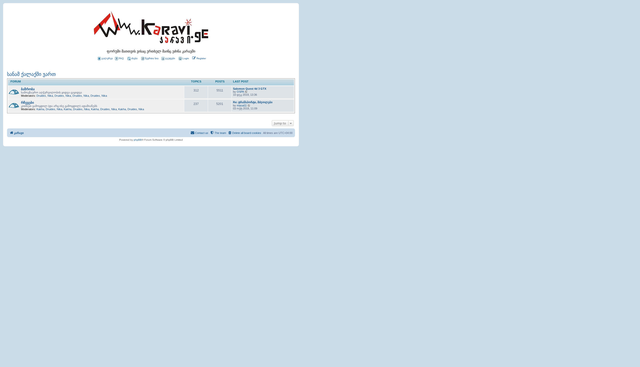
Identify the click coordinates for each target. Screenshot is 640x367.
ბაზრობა (28, 89)
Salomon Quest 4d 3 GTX (249, 88)
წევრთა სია (151, 58)
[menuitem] (183, 58)
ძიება (134, 58)
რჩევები (27, 102)
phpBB (138, 139)
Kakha (40, 109)
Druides (41, 95)
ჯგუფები (170, 58)
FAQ (121, 58)
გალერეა (107, 58)
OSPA (240, 91)
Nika (50, 95)
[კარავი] (151, 28)
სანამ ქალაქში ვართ (31, 74)
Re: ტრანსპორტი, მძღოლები (252, 102)
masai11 (242, 105)
